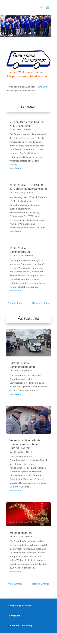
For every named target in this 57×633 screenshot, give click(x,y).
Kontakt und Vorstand (20, 605)
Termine (27, 129)
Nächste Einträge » (41, 303)
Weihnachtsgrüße (21, 532)
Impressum (14, 615)
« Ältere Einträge (14, 303)
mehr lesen (15, 168)
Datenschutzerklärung (20, 625)
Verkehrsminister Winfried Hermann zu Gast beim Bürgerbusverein (26, 444)
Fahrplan (40, 86)
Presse (28, 370)
